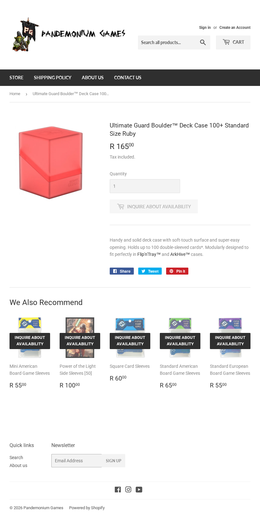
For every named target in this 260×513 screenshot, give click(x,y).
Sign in (205, 27)
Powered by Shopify (87, 507)
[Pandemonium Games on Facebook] (117, 490)
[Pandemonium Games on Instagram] (128, 490)
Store (16, 77)
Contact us (127, 77)
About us (93, 77)
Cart (238, 42)
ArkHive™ (180, 254)
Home (15, 93)
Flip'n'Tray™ (149, 254)
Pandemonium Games (43, 507)
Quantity (118, 173)
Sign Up (113, 460)
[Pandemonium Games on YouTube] (139, 490)
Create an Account (234, 27)
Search (16, 457)
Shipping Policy (52, 77)
